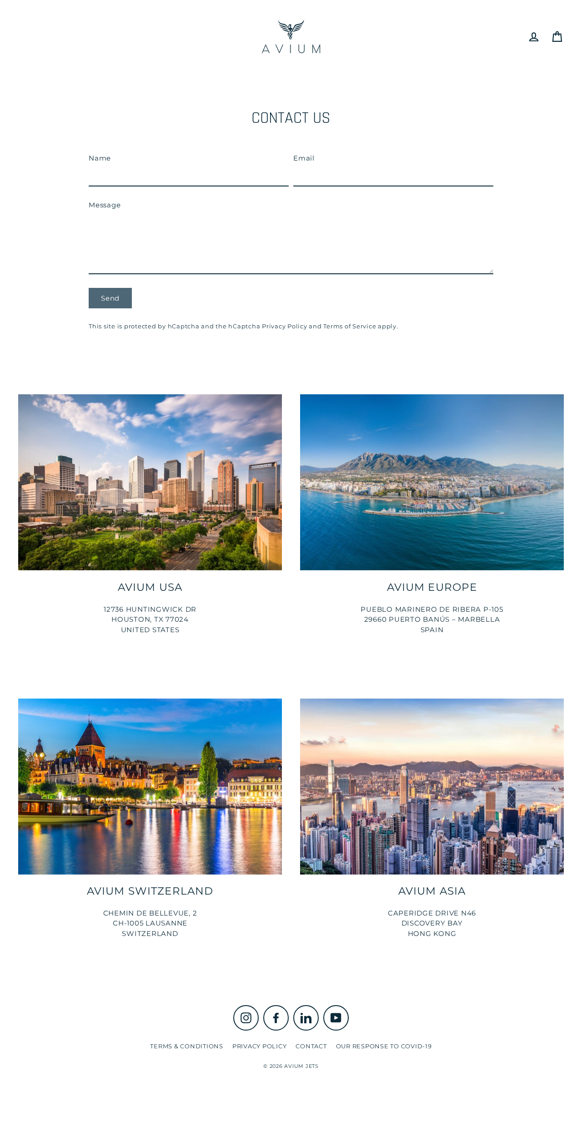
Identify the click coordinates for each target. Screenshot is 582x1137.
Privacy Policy (284, 326)
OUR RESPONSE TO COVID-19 (384, 1046)
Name (100, 158)
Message (104, 205)
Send (110, 298)
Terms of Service (349, 326)
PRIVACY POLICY (259, 1046)
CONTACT (311, 1046)
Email (304, 158)
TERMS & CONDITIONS (186, 1046)
